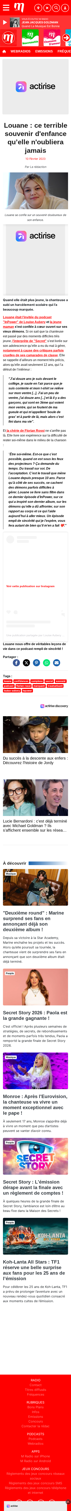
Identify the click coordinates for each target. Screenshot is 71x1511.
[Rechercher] (56, 8)
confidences (21, 681)
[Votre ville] (38, 8)
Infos (35, 1412)
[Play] (5, 22)
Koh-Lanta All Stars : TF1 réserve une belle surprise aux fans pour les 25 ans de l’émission (34, 1270)
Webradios (21, 51)
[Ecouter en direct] (47, 8)
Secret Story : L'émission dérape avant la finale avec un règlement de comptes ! (33, 1187)
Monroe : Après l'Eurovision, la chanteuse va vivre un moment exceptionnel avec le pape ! (35, 1105)
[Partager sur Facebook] (15, 665)
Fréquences (35, 1394)
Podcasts (35, 1439)
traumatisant (55, 685)
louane (7, 681)
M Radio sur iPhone (35, 1456)
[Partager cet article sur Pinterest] (35, 665)
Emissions (44, 51)
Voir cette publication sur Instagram (30, 586)
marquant (39, 685)
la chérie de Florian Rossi (25, 430)
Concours (35, 1421)
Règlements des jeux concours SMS (35, 1483)
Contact (36, 1385)
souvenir (61, 681)
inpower (27, 690)
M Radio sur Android (35, 1461)
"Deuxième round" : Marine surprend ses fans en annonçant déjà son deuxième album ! (33, 921)
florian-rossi (23, 685)
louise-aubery (12, 690)
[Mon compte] (65, 8)
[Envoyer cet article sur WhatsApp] (45, 665)
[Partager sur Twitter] (25, 665)
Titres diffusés (35, 1390)
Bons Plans (35, 1407)
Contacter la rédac (35, 1426)
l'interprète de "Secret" (29, 341)
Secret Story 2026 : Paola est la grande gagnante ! (35, 1015)
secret (49, 681)
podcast (9, 685)
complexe (37, 681)
